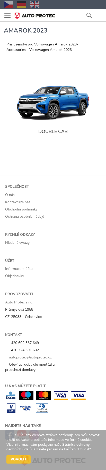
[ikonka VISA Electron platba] (61, 398)
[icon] (98, 15)
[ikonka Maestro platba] (26, 398)
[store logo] (34, 14)
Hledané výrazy (17, 242)
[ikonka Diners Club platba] (42, 411)
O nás (10, 194)
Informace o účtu (19, 268)
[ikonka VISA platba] (78, 398)
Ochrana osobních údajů (24, 216)
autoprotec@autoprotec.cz (30, 357)
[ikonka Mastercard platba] (43, 398)
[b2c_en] (34, 4)
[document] (53, 450)
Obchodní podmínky (21, 209)
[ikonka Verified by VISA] (25, 411)
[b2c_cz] (8, 4)
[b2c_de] (21, 4)
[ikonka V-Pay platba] (11, 411)
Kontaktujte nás (17, 202)
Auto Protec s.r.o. (19, 302)
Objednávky (14, 275)
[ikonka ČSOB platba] (10, 398)
